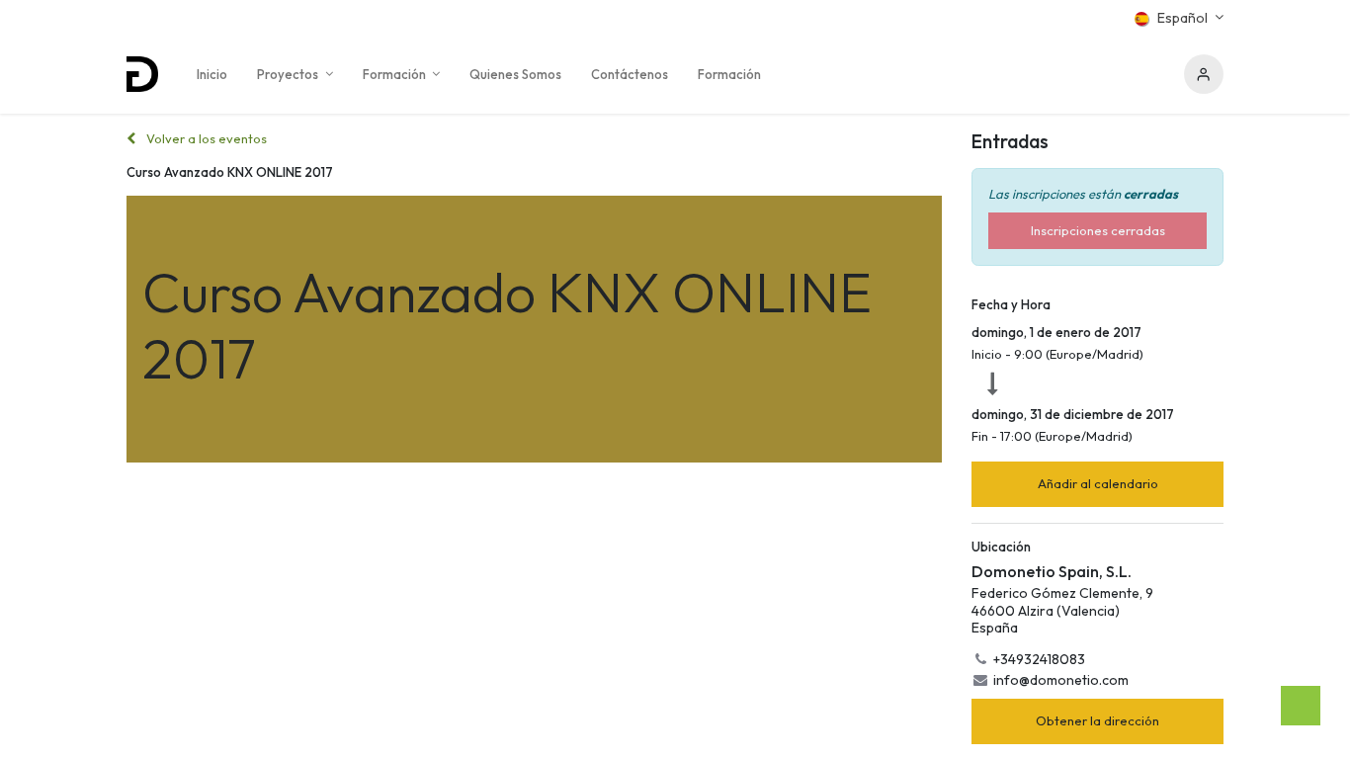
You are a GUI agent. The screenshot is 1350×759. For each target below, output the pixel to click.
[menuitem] (212, 74)
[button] (1097, 484)
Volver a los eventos (205, 138)
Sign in (1203, 74)
